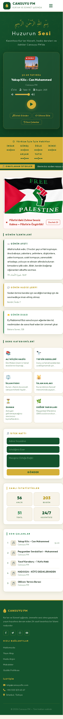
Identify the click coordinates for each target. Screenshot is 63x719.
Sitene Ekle (44, 115)
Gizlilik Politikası (11, 670)
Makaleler (8, 664)
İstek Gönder (22, 115)
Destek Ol (53, 222)
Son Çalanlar (32, 122)
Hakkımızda (9, 647)
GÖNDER (33, 472)
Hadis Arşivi (9, 659)
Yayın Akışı (8, 653)
